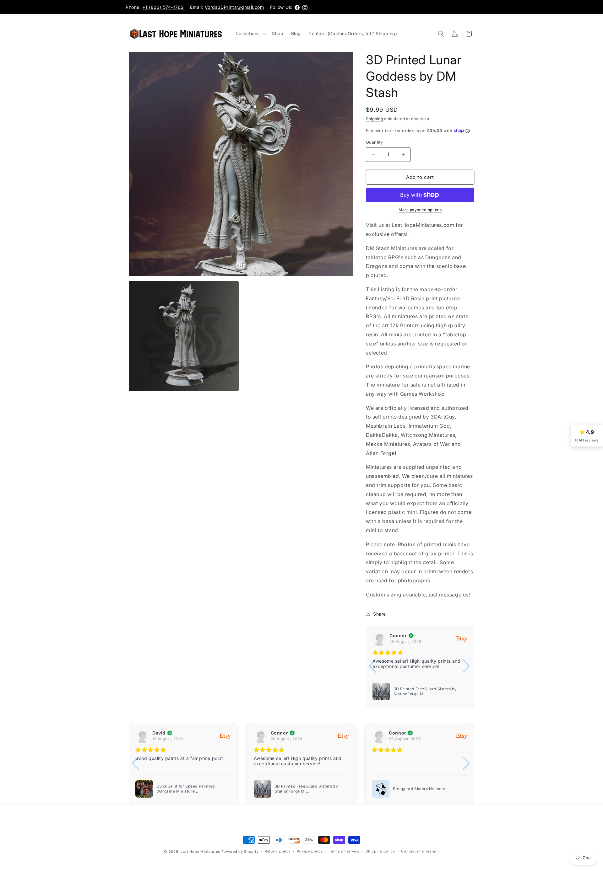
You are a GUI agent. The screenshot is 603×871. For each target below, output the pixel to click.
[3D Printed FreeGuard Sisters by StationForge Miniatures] (144, 789)
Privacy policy (310, 851)
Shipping (374, 118)
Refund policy (278, 851)
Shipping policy (380, 851)
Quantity (374, 142)
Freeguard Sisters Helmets (420, 691)
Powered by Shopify (240, 851)
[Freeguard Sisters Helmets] (381, 691)
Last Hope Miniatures (200, 851)
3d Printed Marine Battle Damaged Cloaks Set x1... (426, 789)
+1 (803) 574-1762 (163, 7)
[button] (250, 33)
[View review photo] (380, 789)
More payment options (420, 209)
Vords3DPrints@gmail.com (234, 7)
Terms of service (344, 851)
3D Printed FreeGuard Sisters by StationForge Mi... (188, 789)
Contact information (420, 851)
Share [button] (379, 614)
